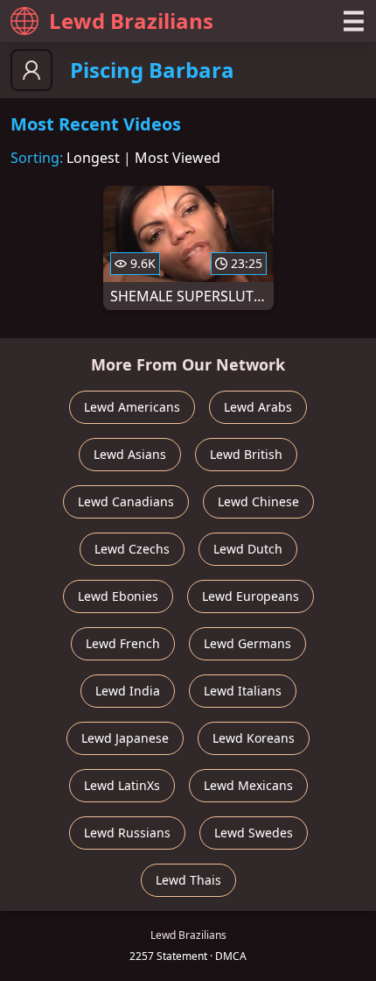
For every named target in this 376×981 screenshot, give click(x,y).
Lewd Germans (247, 643)
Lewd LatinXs (122, 785)
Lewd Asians (130, 454)
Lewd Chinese (258, 501)
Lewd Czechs (132, 548)
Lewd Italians (243, 690)
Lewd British (246, 454)
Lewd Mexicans (248, 785)
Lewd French (123, 643)
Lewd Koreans (253, 738)
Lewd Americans (132, 407)
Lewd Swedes (253, 832)
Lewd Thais (188, 880)
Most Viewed (177, 157)
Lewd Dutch (247, 548)
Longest (93, 157)
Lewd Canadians (126, 501)
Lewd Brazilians (131, 20)
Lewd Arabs (258, 407)
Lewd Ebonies (118, 596)
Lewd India (127, 690)
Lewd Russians (127, 832)
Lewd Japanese (125, 738)
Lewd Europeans (250, 596)
